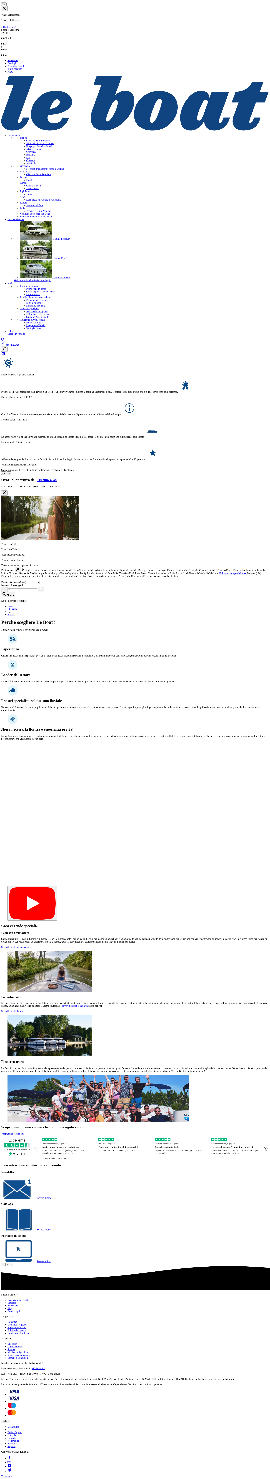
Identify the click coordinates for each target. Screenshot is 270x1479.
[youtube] (9, 1466)
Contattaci (13, 1322)
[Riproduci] (32, 903)
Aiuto (10, 71)
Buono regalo (14, 1311)
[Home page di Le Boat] (135, 129)
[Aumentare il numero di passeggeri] (41, 589)
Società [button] (5, 1338)
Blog (10, 1308)
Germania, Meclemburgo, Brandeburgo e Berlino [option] (43, 573)
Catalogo (12, 1302)
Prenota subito (44, 1261)
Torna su (5, 1476)
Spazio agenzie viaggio (19, 1355)
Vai (3, 4)
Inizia (10, 283)
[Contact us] (3, 354)
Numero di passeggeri (12, 585)
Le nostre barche (16, 219)
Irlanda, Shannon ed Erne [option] (100, 573)
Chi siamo (13, 609)
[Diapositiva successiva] (9, 473)
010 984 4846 (47, 480)
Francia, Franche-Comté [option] (221, 570)
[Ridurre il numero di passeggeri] (4, 589)
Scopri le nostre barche (12, 1011)
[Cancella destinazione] (18, 569)
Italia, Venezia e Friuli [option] (124, 573)
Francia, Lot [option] (239, 570)
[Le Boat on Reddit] (9, 1471)
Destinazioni (14, 135)
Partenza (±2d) (254, 573)
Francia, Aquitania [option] (120, 570)
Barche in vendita (16, 333)
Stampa (11, 1349)
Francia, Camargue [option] (157, 570)
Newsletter (13, 60)
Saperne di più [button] (8, 1294)
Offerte (11, 331)
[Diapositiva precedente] (3, 473)
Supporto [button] (6, 1316)
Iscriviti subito (44, 1198)
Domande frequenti (17, 1324)
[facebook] (9, 1458)
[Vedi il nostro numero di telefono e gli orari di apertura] (4, 349)
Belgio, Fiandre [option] (33, 570)
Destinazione (7, 570)
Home (11, 606)
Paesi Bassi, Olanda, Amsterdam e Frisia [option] (155, 573)
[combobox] (15, 579)
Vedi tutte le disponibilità (231, 573)
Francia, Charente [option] (200, 570)
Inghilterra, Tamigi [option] (77, 573)
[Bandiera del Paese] (4, 8)
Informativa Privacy (17, 1327)
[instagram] (9, 1462)
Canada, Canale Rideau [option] (53, 570)
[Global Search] (3, 340)
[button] (25, 600)
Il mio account (15, 69)
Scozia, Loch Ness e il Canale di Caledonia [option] (197, 573)
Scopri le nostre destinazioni (15, 947)
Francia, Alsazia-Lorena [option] (99, 570)
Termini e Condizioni (18, 1357)
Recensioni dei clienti (18, 1300)
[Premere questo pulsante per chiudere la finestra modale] (4, 493)
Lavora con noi (15, 1346)
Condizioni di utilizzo (18, 1333)
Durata (5, 582)
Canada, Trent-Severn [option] (76, 570)
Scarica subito (44, 1229)
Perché (11, 614)
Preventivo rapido (16, 66)
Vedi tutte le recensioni (12, 1133)
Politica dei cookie (17, 1330)
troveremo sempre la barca (75, 1005)
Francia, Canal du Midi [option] (179, 570)
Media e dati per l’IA (18, 1352)
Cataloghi (12, 63)
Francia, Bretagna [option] (139, 570)
